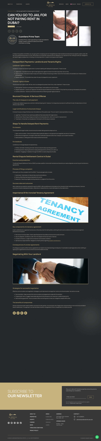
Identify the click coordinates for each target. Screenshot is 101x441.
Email (67, 393)
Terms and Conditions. (76, 403)
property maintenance (54, 240)
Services (61, 4)
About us (10, 4)
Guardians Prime (12, 11)
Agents (27, 4)
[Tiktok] (21, 423)
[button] (9, 31)
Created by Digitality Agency (87, 438)
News (67, 4)
